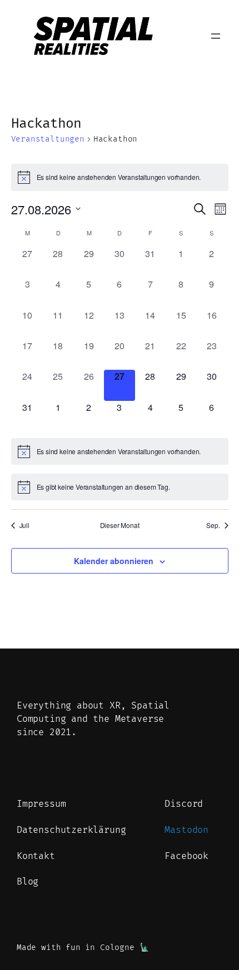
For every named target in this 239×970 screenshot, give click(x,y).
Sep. (213, 525)
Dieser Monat (120, 525)
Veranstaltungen (47, 139)
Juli (24, 525)
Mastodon (186, 830)
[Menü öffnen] (215, 36)
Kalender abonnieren (113, 560)
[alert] (119, 177)
